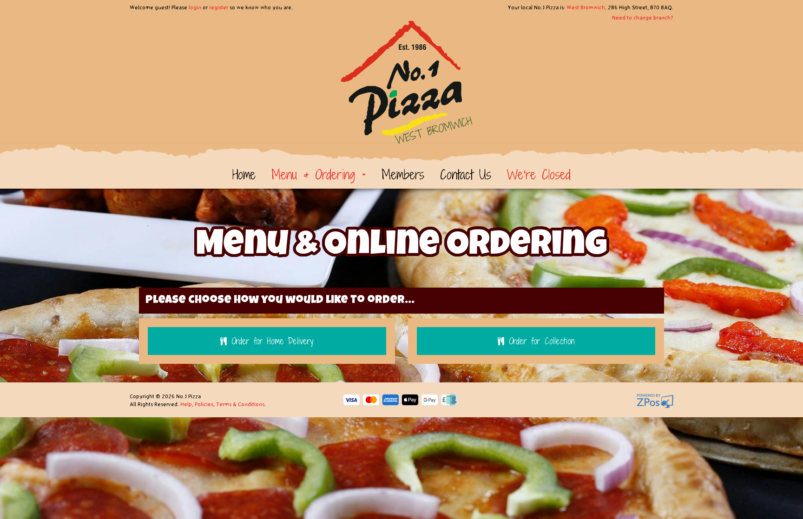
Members (403, 175)
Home (244, 175)
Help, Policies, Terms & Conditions (222, 404)
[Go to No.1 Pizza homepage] (401, 77)
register (218, 7)
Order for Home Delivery (272, 341)
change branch (652, 17)
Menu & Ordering (316, 175)
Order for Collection (542, 341)
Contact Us (465, 175)
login (195, 7)
